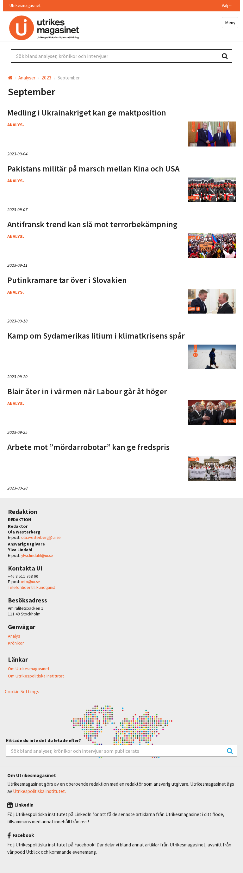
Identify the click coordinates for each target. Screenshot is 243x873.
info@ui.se (30, 581)
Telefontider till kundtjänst (31, 587)
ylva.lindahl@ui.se (37, 555)
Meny (229, 22)
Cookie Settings (22, 691)
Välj (225, 5)
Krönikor (16, 643)
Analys (14, 636)
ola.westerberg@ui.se (41, 537)
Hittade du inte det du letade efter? (43, 740)
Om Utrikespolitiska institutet (36, 676)
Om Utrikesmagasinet (28, 668)
